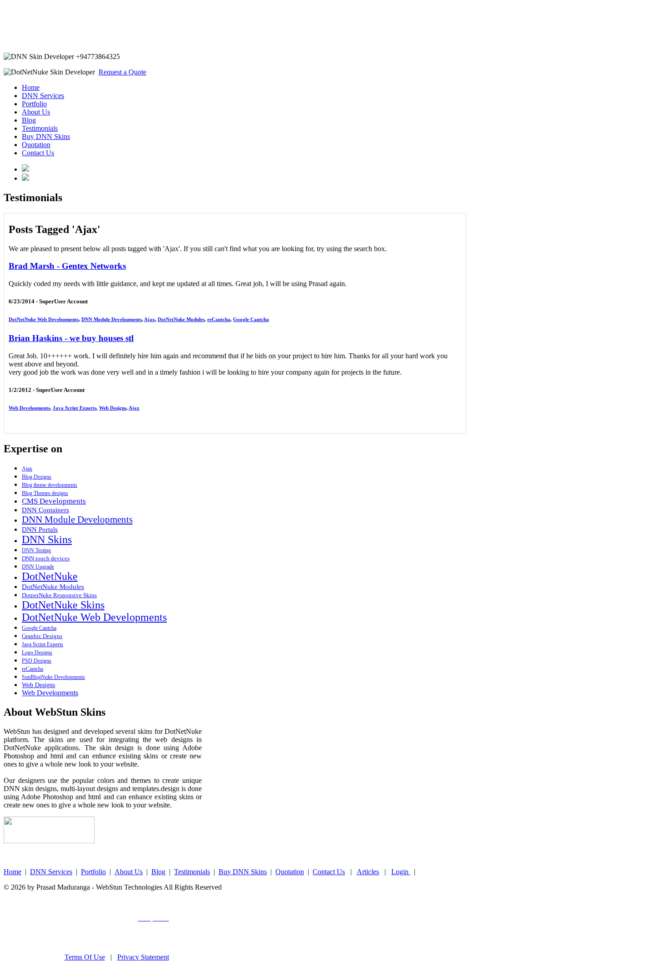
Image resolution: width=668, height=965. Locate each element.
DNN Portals (40, 529)
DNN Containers (45, 510)
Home (31, 87)
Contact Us (38, 153)
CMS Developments (54, 501)
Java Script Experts (74, 408)
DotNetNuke (50, 576)
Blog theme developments (49, 485)
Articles (368, 872)
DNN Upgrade (38, 567)
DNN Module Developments (111, 319)
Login (400, 872)
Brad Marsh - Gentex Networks (67, 266)
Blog (29, 120)
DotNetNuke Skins (63, 605)
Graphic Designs (42, 636)
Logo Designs (37, 652)
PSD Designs (36, 661)
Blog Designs (36, 477)
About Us (36, 112)
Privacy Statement (143, 957)
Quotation (36, 144)
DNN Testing (36, 550)
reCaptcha (218, 319)
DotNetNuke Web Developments (44, 319)
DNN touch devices (46, 558)
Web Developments (29, 408)
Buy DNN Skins (46, 136)
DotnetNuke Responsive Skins (59, 595)
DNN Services (43, 95)
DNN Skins (47, 539)
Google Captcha (251, 319)
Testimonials (40, 128)
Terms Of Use (85, 957)
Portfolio (34, 104)
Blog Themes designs (45, 493)
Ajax (149, 319)
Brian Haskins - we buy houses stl (71, 338)
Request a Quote (122, 72)
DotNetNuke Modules (181, 319)
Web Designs (112, 408)
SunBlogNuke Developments (53, 677)
